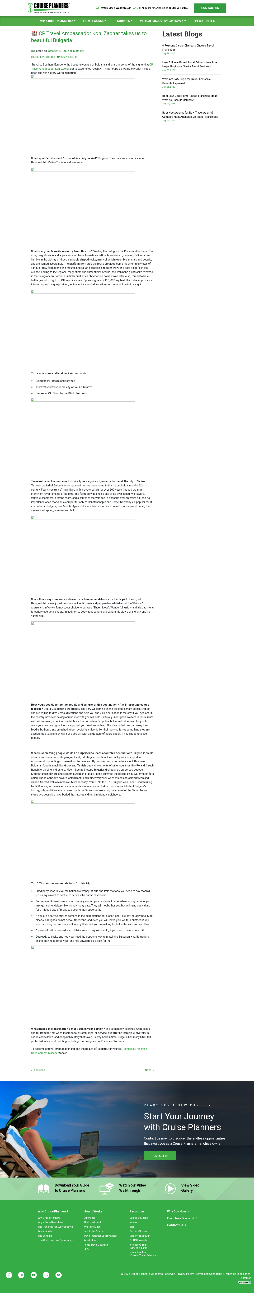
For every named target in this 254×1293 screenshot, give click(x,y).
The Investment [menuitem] (92, 1222)
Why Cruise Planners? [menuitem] (56, 21)
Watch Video (115, 8)
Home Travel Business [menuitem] (96, 1244)
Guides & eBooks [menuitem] (139, 1217)
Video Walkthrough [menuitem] (140, 1235)
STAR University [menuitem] (138, 1240)
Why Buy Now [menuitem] (176, 1211)
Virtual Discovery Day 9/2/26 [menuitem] (161, 21)
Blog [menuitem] (132, 1226)
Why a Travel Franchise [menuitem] (50, 1222)
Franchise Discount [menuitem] (180, 1218)
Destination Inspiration (64, 57)
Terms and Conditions (209, 1274)
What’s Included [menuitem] (92, 1226)
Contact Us (210, 8)
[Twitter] (58, 1275)
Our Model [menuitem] (89, 1217)
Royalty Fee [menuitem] (90, 1240)
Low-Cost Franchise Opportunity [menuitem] (55, 1240)
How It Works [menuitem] (93, 21)
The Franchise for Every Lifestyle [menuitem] (55, 1226)
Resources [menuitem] (122, 21)
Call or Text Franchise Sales (162, 8)
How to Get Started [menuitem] (94, 1231)
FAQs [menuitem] (86, 1249)
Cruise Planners (40, 57)
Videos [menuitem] (133, 1222)
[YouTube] (34, 1275)
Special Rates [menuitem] (204, 21)
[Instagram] (21, 1275)
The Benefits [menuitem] (45, 1235)
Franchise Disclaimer (237, 1274)
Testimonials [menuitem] (45, 1231)
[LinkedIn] (46, 1275)
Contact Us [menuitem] (175, 1225)
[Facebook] (9, 1275)
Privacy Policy (185, 1274)
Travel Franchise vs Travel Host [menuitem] (100, 1235)
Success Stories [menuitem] (138, 1231)
